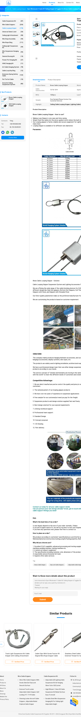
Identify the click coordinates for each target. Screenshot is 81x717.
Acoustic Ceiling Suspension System (12, 83)
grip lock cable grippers (57, 565)
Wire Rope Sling (12, 42)
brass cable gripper (39, 565)
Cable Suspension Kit (12, 21)
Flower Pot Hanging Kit (12, 60)
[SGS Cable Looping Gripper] (4, 106)
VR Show (3, 685)
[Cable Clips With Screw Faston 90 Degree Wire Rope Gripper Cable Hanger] (45, 637)
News (2, 691)
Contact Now (13, 137)
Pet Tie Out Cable (12, 79)
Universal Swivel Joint (12, 32)
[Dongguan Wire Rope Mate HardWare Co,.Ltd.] (8, 3)
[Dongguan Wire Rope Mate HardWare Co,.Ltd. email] (2, 132)
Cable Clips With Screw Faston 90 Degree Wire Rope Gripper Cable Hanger (45, 656)
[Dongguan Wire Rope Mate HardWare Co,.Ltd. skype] (12, 132)
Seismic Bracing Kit (12, 56)
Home (2, 680)
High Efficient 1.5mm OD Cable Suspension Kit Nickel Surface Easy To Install (55, 692)
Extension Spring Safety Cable (12, 75)
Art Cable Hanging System (12, 67)
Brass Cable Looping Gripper (15, 98)
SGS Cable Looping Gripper (15, 104)
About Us (3, 688)
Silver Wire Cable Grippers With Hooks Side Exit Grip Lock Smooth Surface (29, 682)
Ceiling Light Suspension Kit (12, 46)
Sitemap (2, 694)
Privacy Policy (4, 699)
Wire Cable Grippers (12, 24)
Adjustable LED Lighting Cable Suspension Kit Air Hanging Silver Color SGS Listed (54, 682)
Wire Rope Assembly (12, 39)
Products (3, 682)
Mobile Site (3, 696)
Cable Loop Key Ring (12, 70)
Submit (43, 599)
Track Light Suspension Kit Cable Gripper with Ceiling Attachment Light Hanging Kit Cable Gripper (15, 656)
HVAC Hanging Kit (12, 63)
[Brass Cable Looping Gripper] (4, 99)
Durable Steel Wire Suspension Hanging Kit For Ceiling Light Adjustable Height (55, 701)
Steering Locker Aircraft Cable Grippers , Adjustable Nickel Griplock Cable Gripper (29, 701)
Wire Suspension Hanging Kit (12, 52)
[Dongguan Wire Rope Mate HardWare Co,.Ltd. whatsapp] (7, 132)
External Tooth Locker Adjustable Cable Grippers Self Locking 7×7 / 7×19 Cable (29, 692)
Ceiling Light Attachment (12, 35)
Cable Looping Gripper (12, 28)
